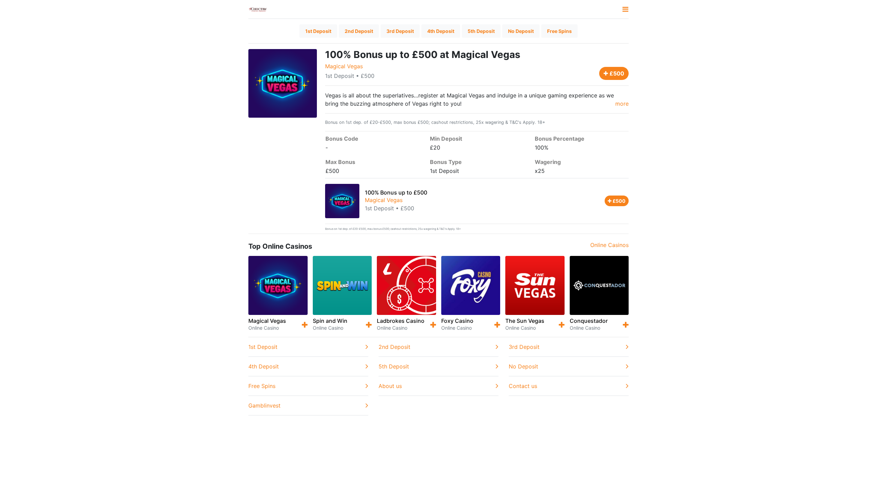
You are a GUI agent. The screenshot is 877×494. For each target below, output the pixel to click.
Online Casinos (609, 245)
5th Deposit (481, 31)
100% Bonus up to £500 (396, 192)
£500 (616, 73)
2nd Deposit (359, 31)
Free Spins (559, 31)
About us (390, 386)
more (622, 103)
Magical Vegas (344, 66)
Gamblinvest (264, 405)
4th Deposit (440, 31)
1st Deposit (318, 31)
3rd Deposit (400, 31)
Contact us (523, 386)
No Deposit (521, 31)
